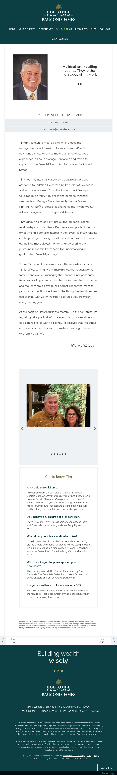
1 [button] (52, 454)
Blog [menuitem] (93, 29)
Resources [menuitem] (81, 29)
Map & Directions (89, 711)
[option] (58, 407)
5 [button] (62, 454)
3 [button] (57, 454)
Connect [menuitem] (105, 29)
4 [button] (60, 454)
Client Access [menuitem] (60, 38)
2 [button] (54, 454)
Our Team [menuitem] (66, 29)
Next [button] (95, 428)
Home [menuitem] (12, 29)
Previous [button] (22, 428)
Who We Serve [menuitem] (27, 29)
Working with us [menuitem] (48, 29)
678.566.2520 (28, 711)
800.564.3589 (49, 711)
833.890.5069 (69, 711)
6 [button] (65, 454)
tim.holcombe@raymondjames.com (58, 129)
